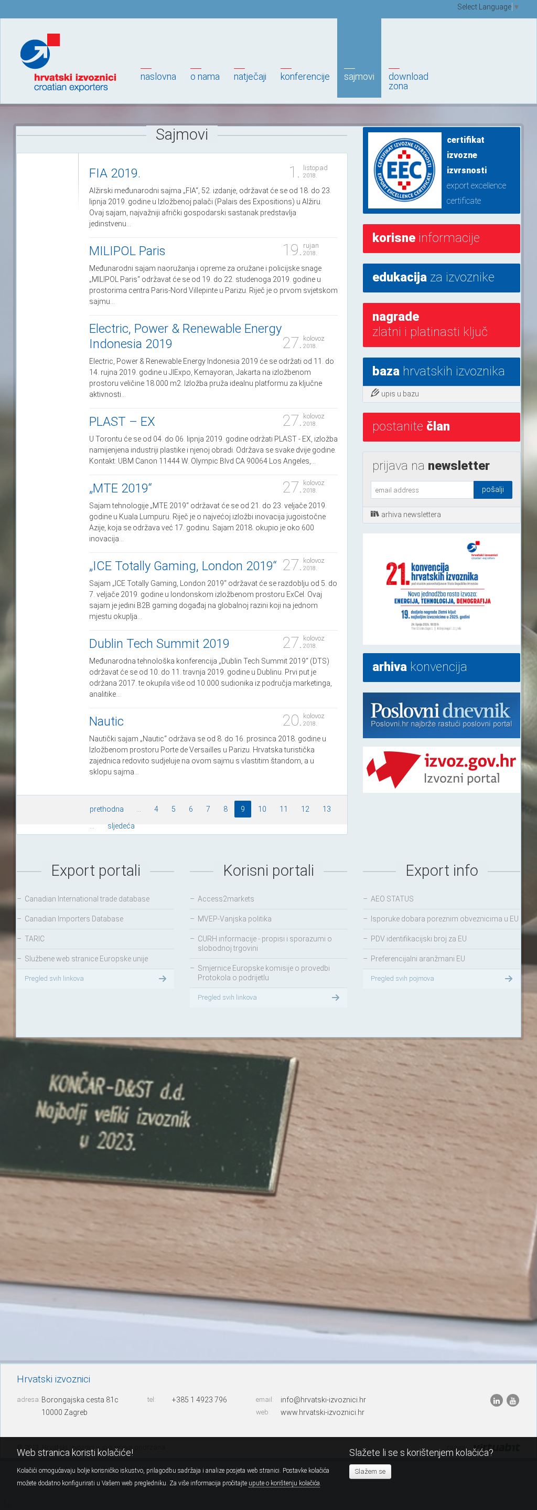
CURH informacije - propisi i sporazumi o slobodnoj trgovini (265, 943)
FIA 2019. (115, 173)
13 (327, 809)
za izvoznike (433, 277)
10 (262, 809)
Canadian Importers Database (74, 919)
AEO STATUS (392, 899)
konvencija (419, 666)
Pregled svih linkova (54, 978)
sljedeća (121, 826)
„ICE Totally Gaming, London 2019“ (183, 566)
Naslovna (158, 76)
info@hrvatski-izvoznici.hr (323, 1400)
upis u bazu (400, 394)
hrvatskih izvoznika (438, 371)
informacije (426, 237)
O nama (205, 76)
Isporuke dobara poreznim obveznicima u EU (445, 919)
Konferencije (305, 76)
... (138, 809)
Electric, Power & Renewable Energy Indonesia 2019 (185, 336)
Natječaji (250, 76)
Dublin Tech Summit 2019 (159, 643)
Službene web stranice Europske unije (86, 959)
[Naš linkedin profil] (497, 1400)
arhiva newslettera (411, 514)
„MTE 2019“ (120, 488)
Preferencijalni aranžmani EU (418, 959)
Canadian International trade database (87, 899)
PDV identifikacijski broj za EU (419, 939)
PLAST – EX (122, 421)
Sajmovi (359, 76)
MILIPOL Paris (127, 251)
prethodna (107, 809)
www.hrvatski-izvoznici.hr (322, 1412)
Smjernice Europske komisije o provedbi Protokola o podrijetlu (264, 973)
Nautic (106, 721)
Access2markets (226, 899)
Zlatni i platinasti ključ (430, 324)
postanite (411, 426)
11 (284, 809)
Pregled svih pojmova (402, 978)
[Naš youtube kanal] (513, 1400)
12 (305, 809)
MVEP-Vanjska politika (235, 919)
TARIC (35, 939)
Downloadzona (408, 81)
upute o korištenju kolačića (284, 1483)
